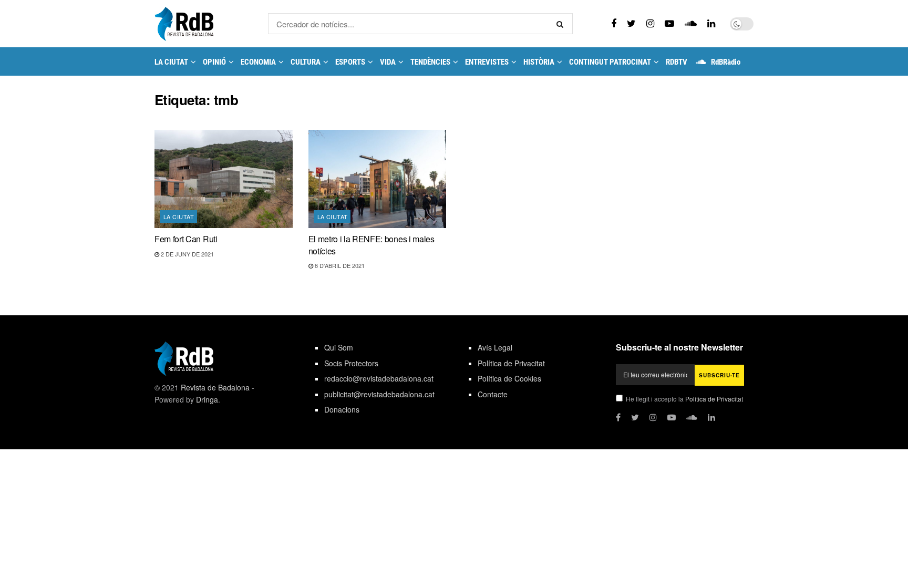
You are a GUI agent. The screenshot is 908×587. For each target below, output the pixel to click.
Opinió (214, 62)
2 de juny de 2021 (186, 254)
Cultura (306, 62)
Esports (350, 62)
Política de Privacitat (511, 363)
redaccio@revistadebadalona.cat (379, 378)
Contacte (493, 394)
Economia (258, 62)
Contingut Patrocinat (610, 62)
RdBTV (676, 62)
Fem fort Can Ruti (186, 239)
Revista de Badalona (215, 387)
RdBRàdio (725, 62)
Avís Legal (495, 347)
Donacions (341, 409)
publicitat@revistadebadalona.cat (379, 394)
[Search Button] (562, 23)
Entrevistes (487, 62)
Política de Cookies (509, 378)
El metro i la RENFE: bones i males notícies (371, 244)
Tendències (430, 62)
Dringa (207, 399)
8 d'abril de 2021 (339, 265)
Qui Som (338, 347)
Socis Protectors (351, 363)
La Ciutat (171, 62)
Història (538, 62)
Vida (388, 62)
